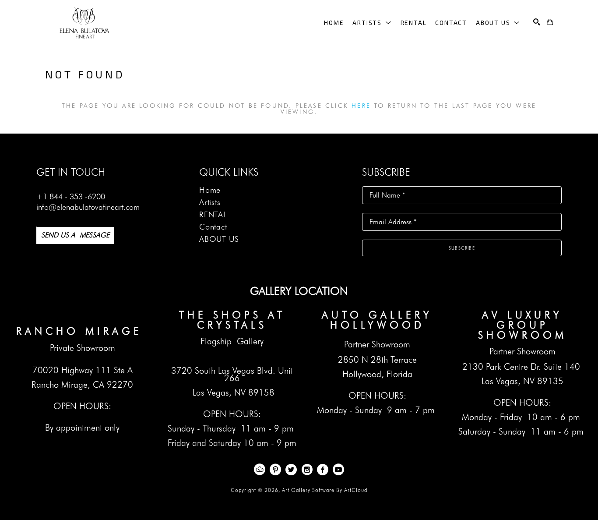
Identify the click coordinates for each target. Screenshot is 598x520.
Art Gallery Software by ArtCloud (324, 490)
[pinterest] (275, 469)
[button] (371, 22)
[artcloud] (259, 469)
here (361, 105)
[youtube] (338, 469)
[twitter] (291, 469)
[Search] (536, 21)
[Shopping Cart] (550, 21)
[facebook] (322, 469)
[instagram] (307, 469)
